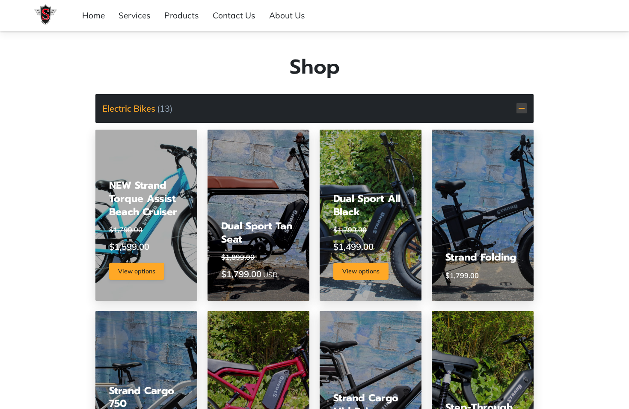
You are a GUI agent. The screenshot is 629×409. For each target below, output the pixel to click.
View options (136, 271)
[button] (314, 108)
